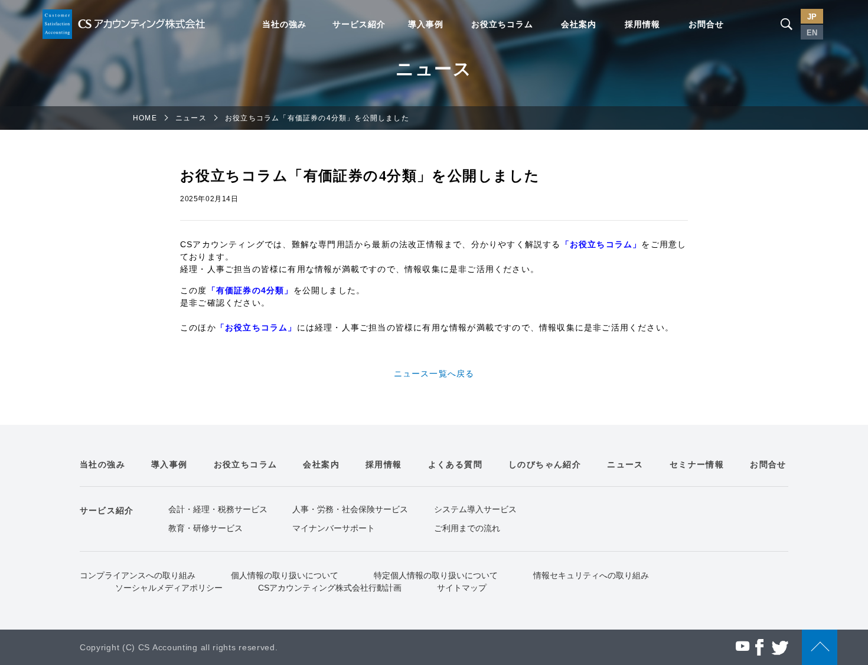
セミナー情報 (697, 464)
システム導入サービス (475, 509)
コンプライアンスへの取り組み (137, 575)
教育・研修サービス (205, 528)
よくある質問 (455, 464)
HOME (145, 118)
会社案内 (578, 24)
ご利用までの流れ (467, 528)
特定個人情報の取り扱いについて (436, 575)
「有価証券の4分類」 (250, 290)
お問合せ (706, 24)
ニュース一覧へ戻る (434, 373)
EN (812, 32)
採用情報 (642, 24)
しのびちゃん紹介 (544, 464)
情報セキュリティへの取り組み (591, 575)
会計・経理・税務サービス (217, 509)
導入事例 (425, 24)
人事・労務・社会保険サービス (350, 509)
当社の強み (284, 24)
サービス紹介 (359, 24)
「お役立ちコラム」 (601, 244)
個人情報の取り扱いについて (284, 575)
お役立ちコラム (502, 24)
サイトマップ (462, 587)
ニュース (191, 118)
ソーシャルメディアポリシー (169, 587)
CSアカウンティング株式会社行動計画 (330, 587)
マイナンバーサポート (333, 528)
